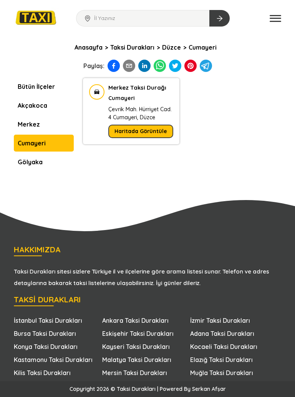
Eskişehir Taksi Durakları (138, 333)
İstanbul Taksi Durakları (48, 320)
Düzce (171, 47)
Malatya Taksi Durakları (136, 360)
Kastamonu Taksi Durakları (53, 360)
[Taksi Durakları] (36, 17)
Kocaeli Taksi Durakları (223, 346)
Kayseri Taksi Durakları (136, 346)
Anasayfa (89, 47)
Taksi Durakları (132, 47)
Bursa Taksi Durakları (45, 333)
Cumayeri (203, 47)
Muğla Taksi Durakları (221, 373)
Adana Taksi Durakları (222, 333)
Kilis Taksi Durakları (42, 373)
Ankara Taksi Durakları (135, 320)
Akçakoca (32, 105)
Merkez (29, 124)
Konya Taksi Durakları (46, 346)
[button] (275, 18)
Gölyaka (30, 162)
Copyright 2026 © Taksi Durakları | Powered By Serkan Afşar (148, 388)
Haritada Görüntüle (140, 131)
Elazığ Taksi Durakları (221, 360)
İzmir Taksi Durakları (220, 320)
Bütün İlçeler (36, 86)
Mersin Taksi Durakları (134, 373)
